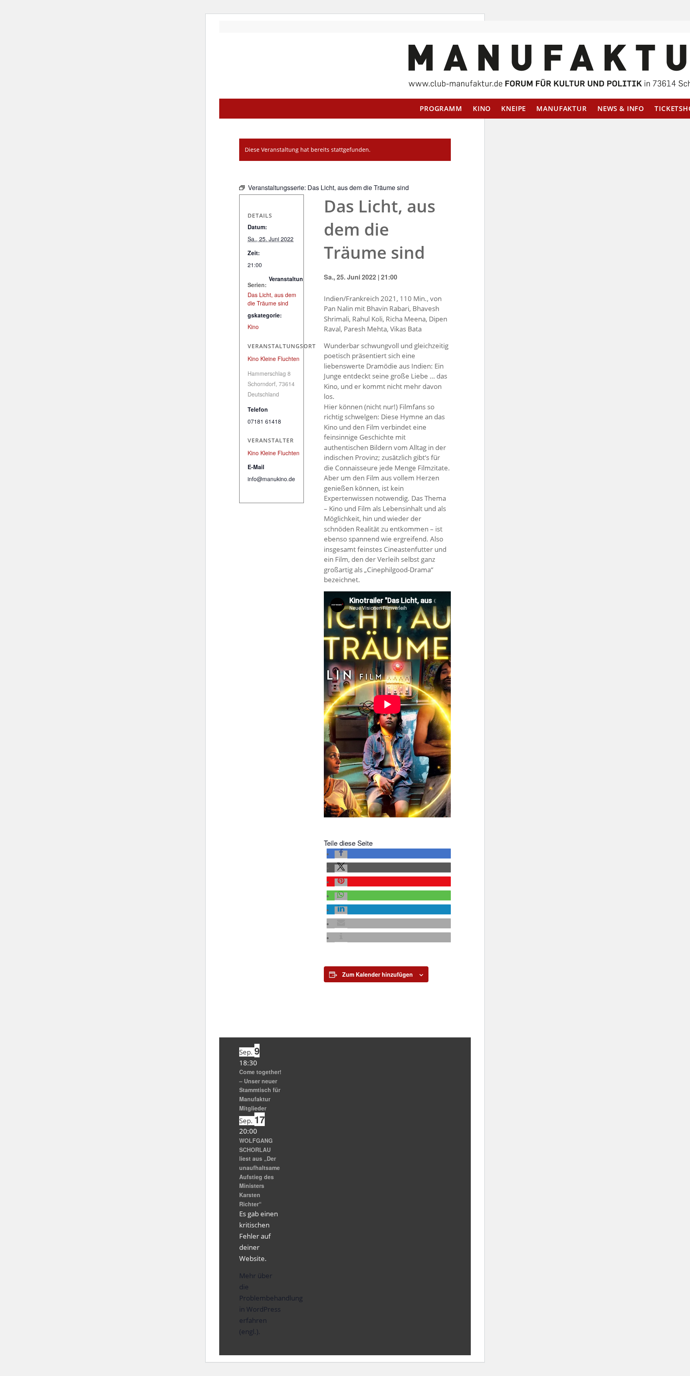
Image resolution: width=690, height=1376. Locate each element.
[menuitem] (441, 109)
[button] (341, 855)
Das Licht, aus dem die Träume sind (272, 299)
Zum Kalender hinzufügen (377, 974)
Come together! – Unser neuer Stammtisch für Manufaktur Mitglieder (260, 1090)
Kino (253, 327)
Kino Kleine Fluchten (273, 359)
